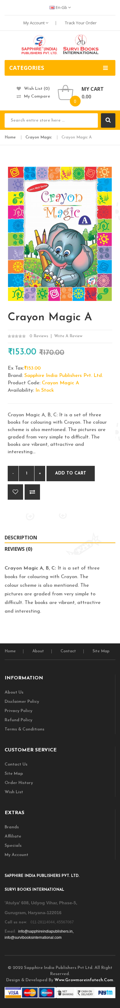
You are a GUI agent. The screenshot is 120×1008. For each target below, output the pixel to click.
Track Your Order (81, 23)
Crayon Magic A (77, 137)
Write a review (68, 336)
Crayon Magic (39, 137)
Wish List (14, 792)
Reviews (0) (18, 549)
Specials (13, 845)
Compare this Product (32, 492)
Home (10, 137)
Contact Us (16, 764)
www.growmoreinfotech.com (83, 980)
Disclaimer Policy (22, 701)
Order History (19, 783)
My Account (34, 23)
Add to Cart (70, 473)
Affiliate (13, 836)
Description (21, 537)
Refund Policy (18, 720)
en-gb (62, 7)
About (38, 651)
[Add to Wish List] (15, 492)
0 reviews (39, 336)
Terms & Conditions (24, 729)
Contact (68, 651)
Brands (12, 827)
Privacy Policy (18, 711)
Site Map (101, 651)
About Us (14, 692)
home (10, 651)
